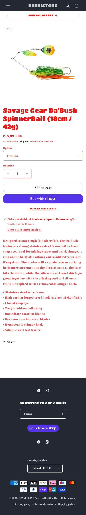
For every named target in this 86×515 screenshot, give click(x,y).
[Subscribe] (61, 414)
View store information (24, 229)
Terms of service (44, 504)
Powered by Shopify (46, 497)
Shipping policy (66, 504)
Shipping (24, 141)
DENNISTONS (26, 497)
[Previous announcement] (7, 15)
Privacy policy (23, 504)
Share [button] (11, 342)
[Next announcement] (78, 15)
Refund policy (69, 497)
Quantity (8, 165)
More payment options (43, 208)
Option (7, 148)
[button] (8, 5)
